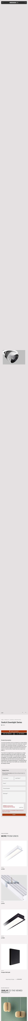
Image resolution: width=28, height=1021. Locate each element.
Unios (3, 725)
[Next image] (26, 712)
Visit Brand (21, 733)
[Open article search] (25, 2)
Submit (14, 814)
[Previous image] (23, 712)
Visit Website (8, 733)
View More (19, 979)
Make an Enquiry (15, 731)
